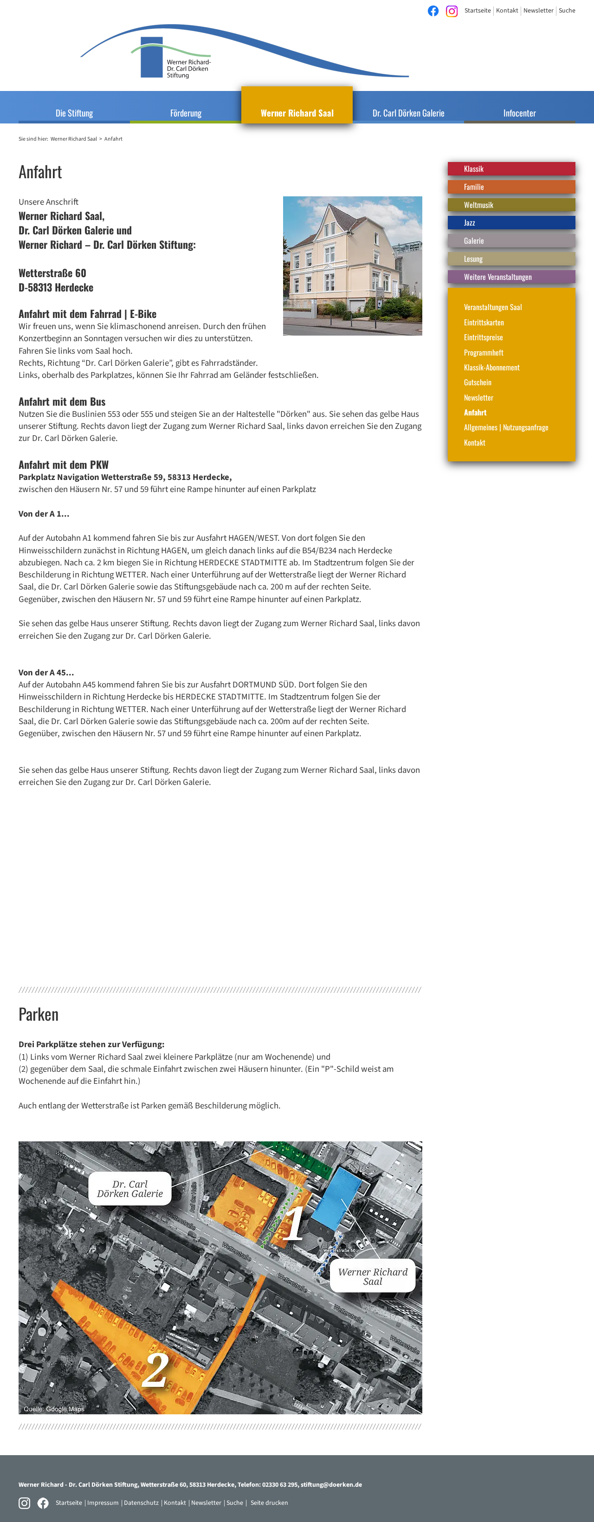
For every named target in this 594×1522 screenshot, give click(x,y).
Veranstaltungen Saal (493, 307)
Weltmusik (478, 204)
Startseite (69, 1503)
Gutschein (477, 382)
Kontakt (474, 442)
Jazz (469, 222)
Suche (234, 1503)
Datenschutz (141, 1503)
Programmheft (484, 352)
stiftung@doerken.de (331, 1485)
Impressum (103, 1503)
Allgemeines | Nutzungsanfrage (506, 427)
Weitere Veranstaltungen (498, 276)
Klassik (474, 168)
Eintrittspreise (483, 337)
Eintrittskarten (484, 322)
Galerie (474, 240)
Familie (474, 186)
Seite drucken (269, 1503)
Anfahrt (475, 412)
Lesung (473, 258)
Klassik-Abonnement (492, 367)
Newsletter (478, 397)
